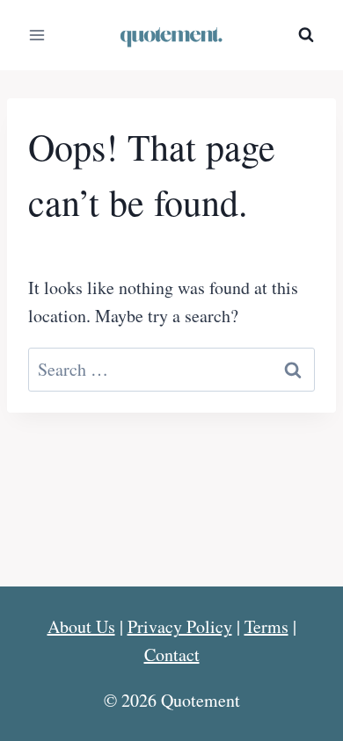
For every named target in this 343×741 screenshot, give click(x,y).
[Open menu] (37, 34)
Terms (266, 626)
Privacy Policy (180, 626)
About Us (81, 626)
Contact (172, 654)
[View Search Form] (306, 35)
